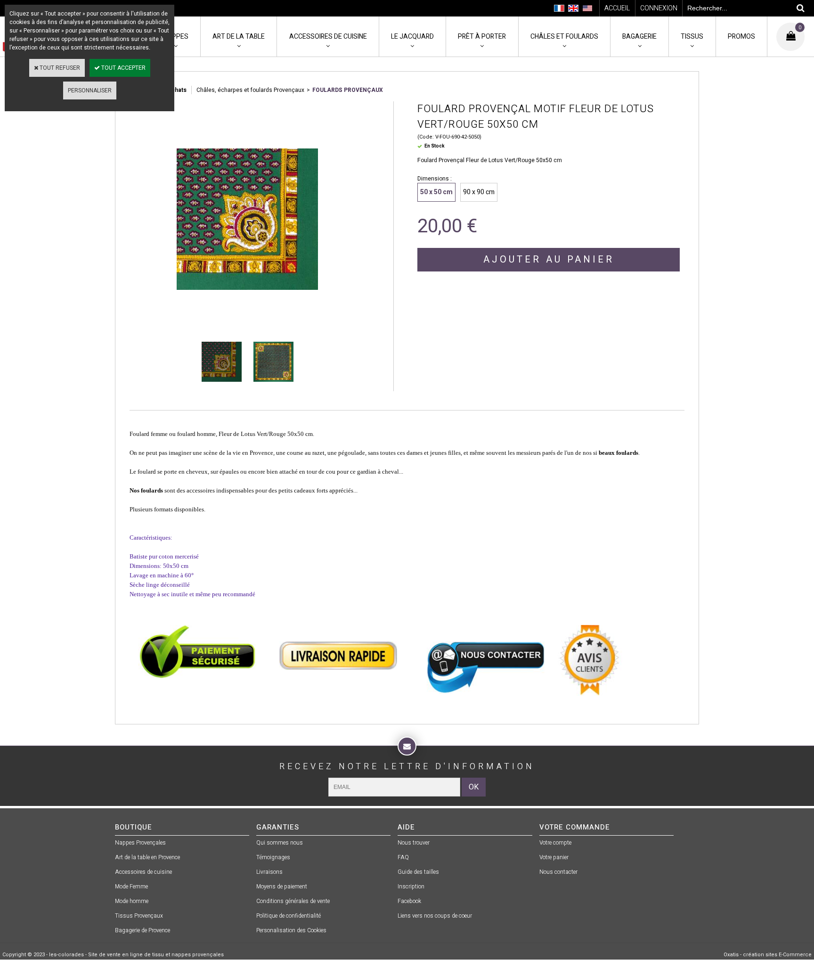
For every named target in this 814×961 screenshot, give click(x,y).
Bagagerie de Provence (142, 930)
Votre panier (554, 857)
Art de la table (238, 36)
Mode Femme (131, 886)
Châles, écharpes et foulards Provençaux (250, 90)
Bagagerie (639, 36)
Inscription (411, 886)
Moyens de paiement (281, 886)
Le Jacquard (412, 36)
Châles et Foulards (564, 36)
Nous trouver (414, 842)
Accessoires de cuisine (328, 36)
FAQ (403, 857)
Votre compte (555, 842)
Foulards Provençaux (347, 90)
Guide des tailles (418, 872)
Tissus (692, 36)
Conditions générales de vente (293, 901)
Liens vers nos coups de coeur (435, 916)
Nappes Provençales (140, 842)
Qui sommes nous (279, 842)
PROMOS (741, 36)
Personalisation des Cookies (291, 930)
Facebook (409, 901)
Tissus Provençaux (139, 916)
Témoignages (273, 857)
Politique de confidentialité (288, 916)
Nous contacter (558, 872)
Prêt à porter (482, 36)
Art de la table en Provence (147, 857)
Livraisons (269, 872)
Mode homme (131, 901)
